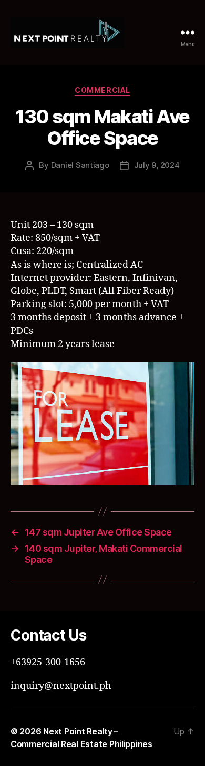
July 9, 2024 (157, 165)
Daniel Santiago (80, 165)
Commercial (102, 90)
